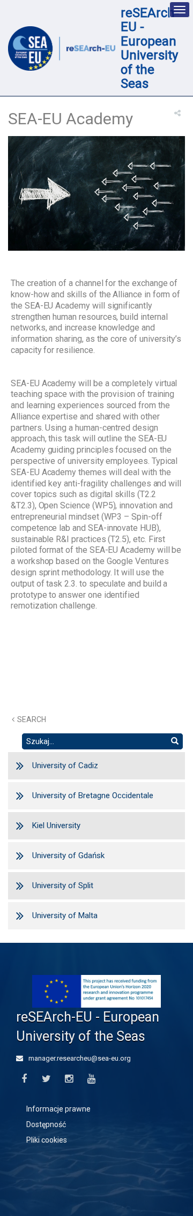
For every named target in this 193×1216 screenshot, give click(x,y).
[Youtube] (91, 1079)
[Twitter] (46, 1079)
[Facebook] (23, 1079)
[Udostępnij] (177, 113)
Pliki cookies (46, 1140)
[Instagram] (68, 1079)
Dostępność (46, 1124)
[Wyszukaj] (175, 741)
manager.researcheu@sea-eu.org (79, 1058)
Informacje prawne (58, 1109)
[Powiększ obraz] (96, 196)
